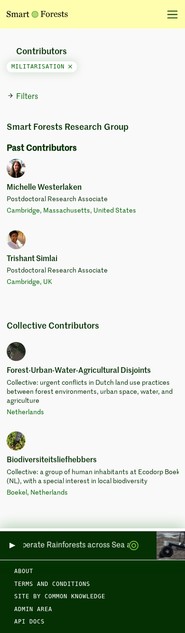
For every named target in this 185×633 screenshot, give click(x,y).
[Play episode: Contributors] (11, 545)
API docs (29, 621)
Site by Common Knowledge (59, 596)
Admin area (33, 609)
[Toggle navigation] (169, 14)
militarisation (39, 66)
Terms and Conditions (52, 584)
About (23, 571)
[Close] (70, 66)
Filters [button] (27, 97)
